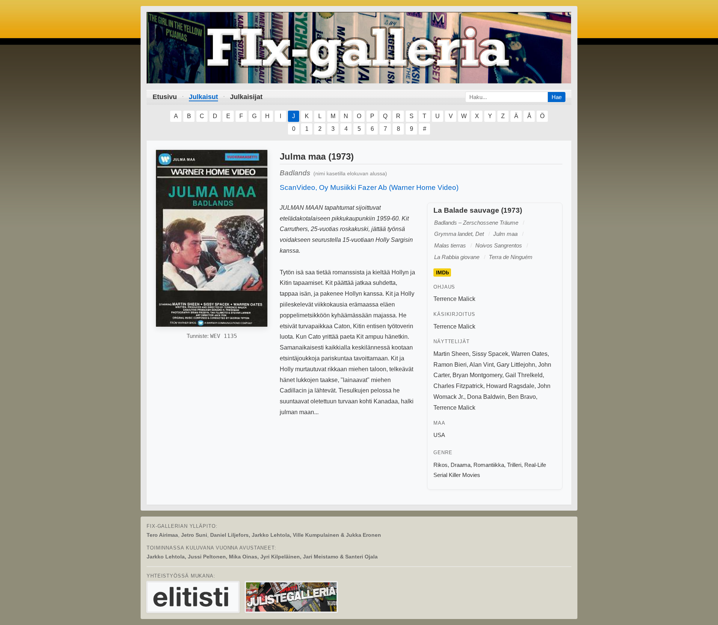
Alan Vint (481, 364)
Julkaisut (203, 97)
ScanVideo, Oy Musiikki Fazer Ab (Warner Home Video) (369, 187)
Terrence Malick (454, 299)
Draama (460, 465)
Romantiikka (488, 465)
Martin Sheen (451, 354)
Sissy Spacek (490, 354)
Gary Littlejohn (516, 364)
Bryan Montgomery (477, 375)
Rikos (440, 465)
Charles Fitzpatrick (458, 386)
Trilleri (514, 465)
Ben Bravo (522, 397)
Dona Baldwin (486, 397)
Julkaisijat (246, 97)
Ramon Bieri (450, 364)
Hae (557, 97)
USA (439, 435)
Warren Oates (529, 354)
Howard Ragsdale (510, 386)
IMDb (442, 272)
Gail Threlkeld (524, 375)
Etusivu (165, 97)
